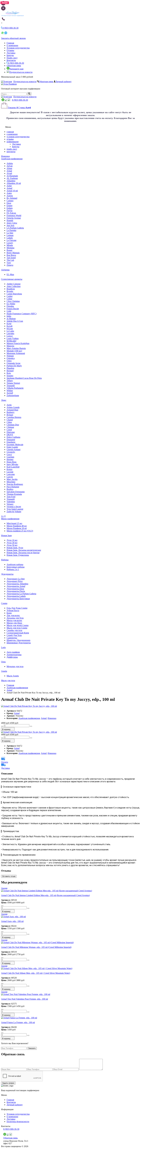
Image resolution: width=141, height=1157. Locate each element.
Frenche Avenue (14, 218)
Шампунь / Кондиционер (18, 640)
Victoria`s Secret (14, 506)
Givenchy (11, 452)
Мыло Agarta (13, 676)
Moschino (11, 482)
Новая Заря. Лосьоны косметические (24, 550)
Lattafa (10, 238)
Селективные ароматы (11, 279)
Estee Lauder (12, 447)
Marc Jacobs (12, 479)
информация (12, 141)
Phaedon (10, 368)
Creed (9, 429)
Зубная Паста (13, 610)
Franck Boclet (13, 308)
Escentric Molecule (15, 444)
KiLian (10, 328)
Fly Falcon (11, 213)
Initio (9, 316)
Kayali (9, 326)
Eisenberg (11, 442)
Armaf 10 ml (12, 191)
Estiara (10, 208)
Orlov (9, 361)
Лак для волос (13, 615)
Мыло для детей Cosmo (18, 625)
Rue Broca (11, 255)
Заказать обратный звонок (13, 38)
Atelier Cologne (14, 284)
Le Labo (10, 331)
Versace (10, 504)
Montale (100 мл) (14, 351)
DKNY (10, 434)
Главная (10, 43)
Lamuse (10, 235)
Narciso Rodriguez (15, 484)
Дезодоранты (7, 574)
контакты (11, 151)
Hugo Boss (11, 462)
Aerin (9, 405)
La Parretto (11, 230)
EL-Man (10, 274)
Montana (10, 248)
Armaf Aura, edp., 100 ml (12, 921)
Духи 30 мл (12, 542)
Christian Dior (13, 425)
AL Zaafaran (12, 178)
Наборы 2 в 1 (13, 569)
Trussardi (11, 385)
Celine (9, 299)
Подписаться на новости (20, 72)
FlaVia (9, 210)
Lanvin (10, 477)
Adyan (10, 166)
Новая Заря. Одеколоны (18, 555)
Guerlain (10, 457)
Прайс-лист (12, 58)
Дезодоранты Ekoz (15, 589)
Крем (9, 613)
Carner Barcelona (14, 294)
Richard (10, 370)
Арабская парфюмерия (11, 159)
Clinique (10, 427)
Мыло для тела (8, 680)
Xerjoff (10, 393)
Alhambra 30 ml (14, 183)
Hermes (10, 459)
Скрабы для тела (14, 630)
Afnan (9, 168)
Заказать (32, 1048)
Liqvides (10, 333)
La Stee (10, 233)
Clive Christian (13, 301)
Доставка (11, 53)
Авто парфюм (13, 652)
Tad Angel (11, 257)
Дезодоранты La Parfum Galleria (21, 593)
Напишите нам (16, 69)
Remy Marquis (13, 253)
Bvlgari (10, 415)
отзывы (10, 139)
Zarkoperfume (13, 395)
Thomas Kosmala (14, 494)
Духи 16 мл (12, 540)
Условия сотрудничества (18, 48)
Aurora (10, 195)
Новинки (5, 156)
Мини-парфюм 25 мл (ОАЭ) (20, 531)
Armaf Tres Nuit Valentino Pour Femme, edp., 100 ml (24, 999)
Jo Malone (11, 318)
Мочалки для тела (15, 666)
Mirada (10, 245)
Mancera (10, 346)
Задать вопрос (8, 1083)
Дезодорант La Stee (16, 579)
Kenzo (9, 469)
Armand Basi (12, 410)
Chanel (10, 420)
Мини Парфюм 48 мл (17, 526)
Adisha (10, 163)
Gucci (9, 454)
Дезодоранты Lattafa (16, 596)
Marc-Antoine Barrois (16, 348)
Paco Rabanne (13, 487)
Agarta (4, 671)
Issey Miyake (12, 464)
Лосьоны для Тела (15, 618)
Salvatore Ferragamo (16, 492)
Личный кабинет (63, 81)
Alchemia (5, 270)
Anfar (9, 186)
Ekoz (9, 203)
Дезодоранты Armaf (16, 586)
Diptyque (11, 432)
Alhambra (11, 181)
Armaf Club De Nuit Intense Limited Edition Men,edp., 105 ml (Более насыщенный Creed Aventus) (45, 895)
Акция (4, 888)
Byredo (10, 291)
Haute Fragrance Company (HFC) (21, 313)
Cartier (10, 296)
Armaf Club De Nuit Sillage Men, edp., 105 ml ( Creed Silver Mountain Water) (35, 973)
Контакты (11, 60)
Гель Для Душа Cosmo (17, 608)
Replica (10, 489)
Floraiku (10, 306)
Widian (10, 390)
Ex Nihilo (11, 304)
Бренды (10, 55)
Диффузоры (12, 657)
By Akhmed (12, 198)
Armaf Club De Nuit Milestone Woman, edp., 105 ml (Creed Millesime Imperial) (36, 947)
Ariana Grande (13, 407)
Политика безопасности (18, 1121)
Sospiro (10, 375)
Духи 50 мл (12, 545)
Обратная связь (14, 65)
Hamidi (10, 220)
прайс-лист (12, 149)
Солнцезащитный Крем (18, 633)
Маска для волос (14, 620)
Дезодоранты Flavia (16, 591)
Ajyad (9, 173)
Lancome (11, 474)
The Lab (10, 260)
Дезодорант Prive (15, 581)
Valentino (11, 501)
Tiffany (10, 380)
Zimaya (10, 265)
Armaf (9, 188)
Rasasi (9, 250)
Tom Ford (11, 496)
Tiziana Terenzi (13, 383)
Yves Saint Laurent (15, 509)
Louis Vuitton (13, 338)
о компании (12, 134)
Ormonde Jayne (13, 363)
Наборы (5, 560)
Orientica (11, 358)
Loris (3, 647)
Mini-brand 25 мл (14, 523)
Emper (9, 205)
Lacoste (10, 472)
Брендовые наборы (16, 567)
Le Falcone (11, 240)
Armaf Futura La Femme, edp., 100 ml (18, 1022)
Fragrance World (14, 215)
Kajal (9, 323)
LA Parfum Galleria (15, 228)
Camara (10, 200)
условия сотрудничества (18, 136)
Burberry (10, 412)
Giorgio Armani (13, 449)
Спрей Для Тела (14, 635)
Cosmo (4, 603)
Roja (9, 373)
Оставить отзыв (8, 876)
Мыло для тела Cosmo (17, 628)
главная (10, 132)
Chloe (9, 422)
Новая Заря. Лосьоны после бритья (23, 552)
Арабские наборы (15, 564)
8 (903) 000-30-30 (15, 63)
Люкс (3, 400)
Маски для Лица (14, 623)
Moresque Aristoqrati (16, 353)
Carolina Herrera (14, 417)
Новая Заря (6, 535)
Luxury (10, 243)
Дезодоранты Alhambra (17, 584)
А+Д (3, 516)
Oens (3, 662)
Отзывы (10, 50)
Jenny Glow (12, 223)
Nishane (10, 356)
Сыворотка (12, 638)
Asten (9, 193)
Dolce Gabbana (13, 437)
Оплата (4, 762)
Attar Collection (14, 286)
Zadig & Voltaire (14, 511)
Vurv (9, 262)
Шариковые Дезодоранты (19, 643)
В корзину (6, 729)
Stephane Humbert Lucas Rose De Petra (24, 378)
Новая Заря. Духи (15, 547)
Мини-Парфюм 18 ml (17, 528)
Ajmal (9, 171)
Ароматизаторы (14, 654)
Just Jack (10, 225)
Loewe (10, 336)
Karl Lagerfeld (13, 467)
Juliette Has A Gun (15, 321)
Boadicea (11, 289)
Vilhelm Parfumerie (15, 388)
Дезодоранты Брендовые (18, 598)
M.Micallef (11, 341)
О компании (12, 45)
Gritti (9, 311)
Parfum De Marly (14, 366)
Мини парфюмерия (10, 519)
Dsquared (11, 439)
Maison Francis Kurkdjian (18, 343)
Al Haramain (12, 176)
